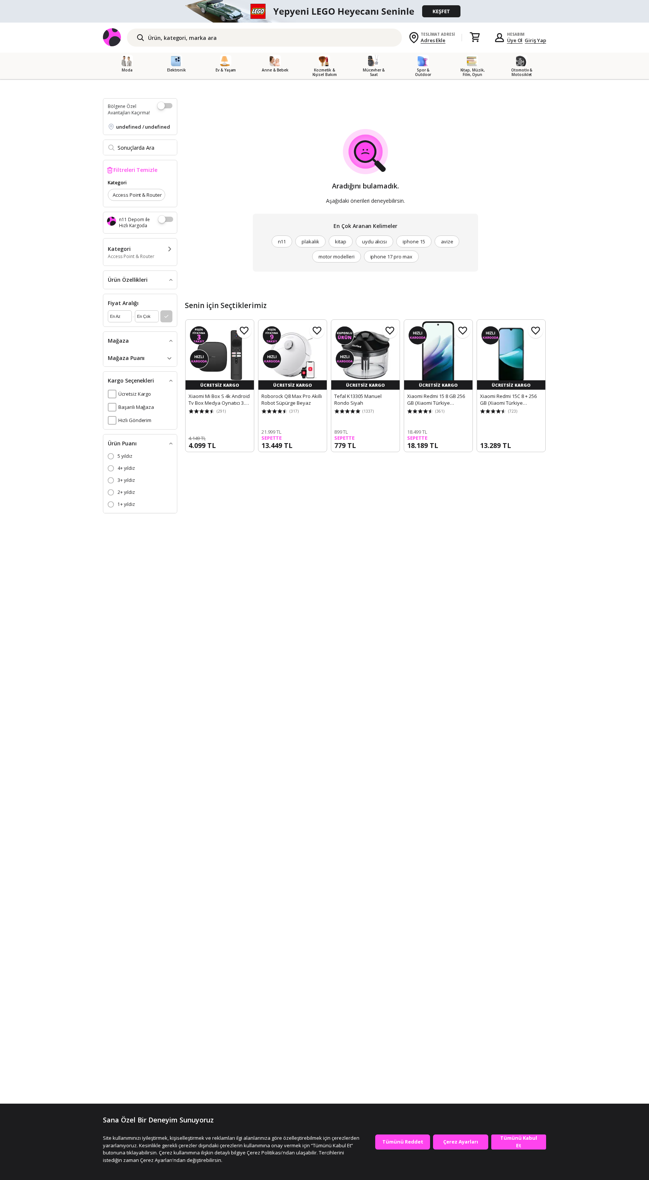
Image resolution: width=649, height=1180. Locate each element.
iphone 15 (414, 241)
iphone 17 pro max (391, 256)
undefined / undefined (143, 126)
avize (447, 241)
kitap (340, 241)
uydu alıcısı (374, 241)
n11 (282, 241)
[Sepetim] (474, 37)
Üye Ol (515, 40)
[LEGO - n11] (324, 11)
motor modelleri (336, 256)
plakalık (310, 241)
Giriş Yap (535, 40)
